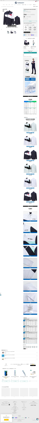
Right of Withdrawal (15, 406)
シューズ (24, 405)
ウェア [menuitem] (9, 4)
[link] (27, 43)
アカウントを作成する (33, 0)
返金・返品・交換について (14, 412)
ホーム (2, 6)
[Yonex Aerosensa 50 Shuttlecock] (15, 373)
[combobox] (27, 48)
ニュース (15, 405)
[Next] (22, 29)
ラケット (24, 403)
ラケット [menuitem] (4, 4)
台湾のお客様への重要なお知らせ (15, 407)
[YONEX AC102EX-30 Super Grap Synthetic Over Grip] (6, 373)
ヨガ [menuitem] (27, 4)
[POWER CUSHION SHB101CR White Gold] (33, 373)
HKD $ (3, 0)
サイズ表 (15, 408)
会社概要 (15, 403)
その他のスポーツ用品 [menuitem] (24, 4)
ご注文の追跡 (15, 404)
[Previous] (1, 29)
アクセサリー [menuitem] (30, 4)
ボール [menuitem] (6, 4)
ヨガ (24, 408)
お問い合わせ (35, 402)
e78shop (20, 420)
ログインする (29, 0)
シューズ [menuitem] (12, 4)
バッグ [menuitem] (14, 4)
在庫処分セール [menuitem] (34, 4)
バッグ (24, 406)
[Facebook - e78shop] (34, 6)
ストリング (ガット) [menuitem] (19, 4)
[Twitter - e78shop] (33, 6)
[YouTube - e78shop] (35, 405)
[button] (19, 352)
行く (9, 404)
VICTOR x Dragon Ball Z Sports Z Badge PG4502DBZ (9, 351)
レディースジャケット (4, 6)
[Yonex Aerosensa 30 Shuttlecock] (24, 373)
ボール (24, 404)
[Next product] (36, 376)
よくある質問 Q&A (15, 410)
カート (37, 0)
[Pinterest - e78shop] (36, 6)
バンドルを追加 (30, 52)
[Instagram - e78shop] (35, 6)
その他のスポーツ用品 (24, 407)
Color (24, 13)
